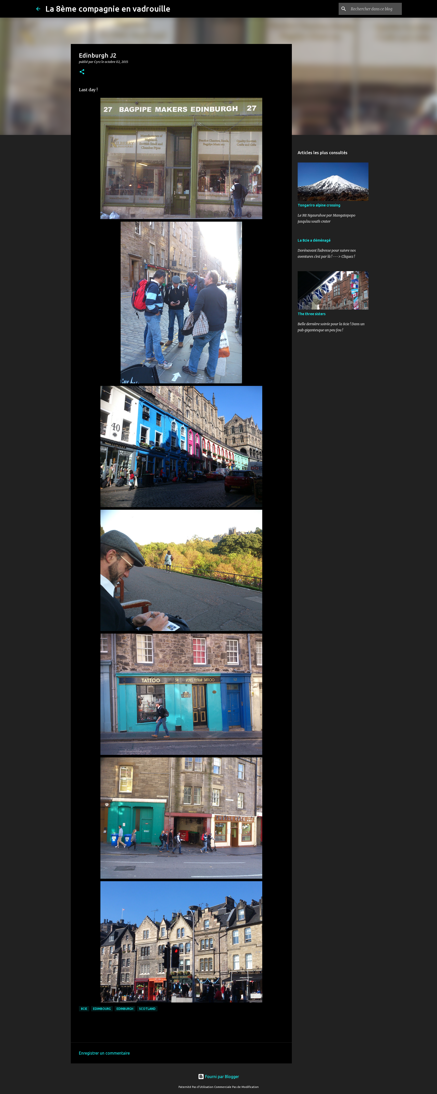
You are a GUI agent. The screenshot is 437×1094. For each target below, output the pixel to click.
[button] (82, 72)
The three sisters (311, 314)
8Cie (84, 1008)
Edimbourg (102, 1008)
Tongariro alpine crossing (319, 205)
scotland (147, 1008)
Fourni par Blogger (221, 1076)
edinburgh (125, 1008)
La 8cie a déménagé (314, 240)
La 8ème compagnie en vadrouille (107, 8)
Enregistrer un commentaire (104, 1053)
